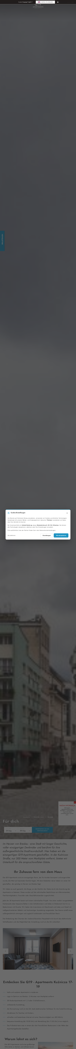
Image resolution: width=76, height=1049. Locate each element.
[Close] (58, 2)
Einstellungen (47, 535)
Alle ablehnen (11, 535)
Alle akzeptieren (61, 535)
